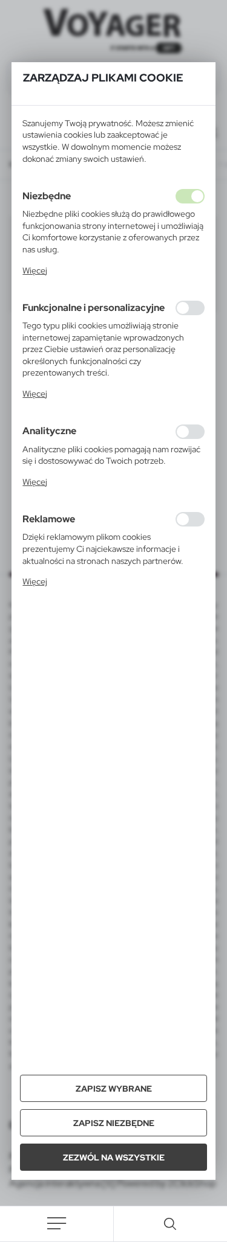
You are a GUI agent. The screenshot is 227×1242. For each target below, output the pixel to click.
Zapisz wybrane (114, 1088)
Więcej (34, 270)
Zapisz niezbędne (113, 1123)
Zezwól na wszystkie (114, 1157)
